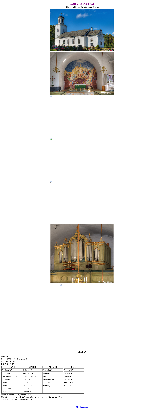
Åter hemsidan (82, 407)
